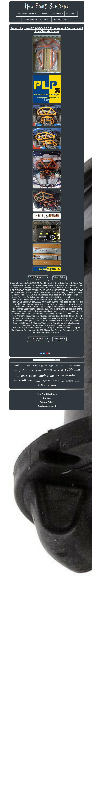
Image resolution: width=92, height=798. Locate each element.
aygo (51, 365)
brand (53, 385)
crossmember (67, 374)
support (43, 365)
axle (24, 375)
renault (58, 370)
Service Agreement (47, 406)
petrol (29, 366)
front (23, 369)
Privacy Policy (47, 402)
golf (57, 366)
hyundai (47, 380)
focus (35, 366)
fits (52, 375)
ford (16, 365)
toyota (56, 380)
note (17, 376)
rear (62, 381)
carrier (47, 370)
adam (66, 366)
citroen (23, 366)
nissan (32, 375)
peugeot (37, 381)
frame (38, 370)
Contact (47, 398)
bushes (77, 365)
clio (61, 366)
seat (71, 366)
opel (30, 380)
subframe (72, 369)
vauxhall (19, 380)
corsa (41, 384)
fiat (48, 385)
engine (43, 375)
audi (15, 370)
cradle (77, 381)
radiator (31, 371)
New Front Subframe (47, 394)
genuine (69, 381)
